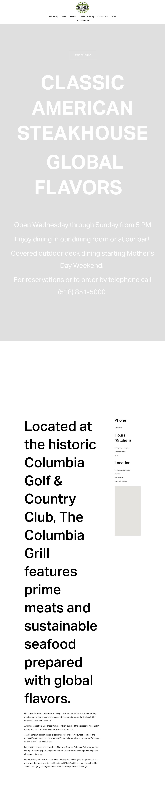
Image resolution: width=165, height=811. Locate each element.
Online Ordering (87, 17)
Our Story (53, 17)
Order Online (83, 55)
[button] (129, 511)
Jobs (113, 17)
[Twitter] (21, 12)
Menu (63, 17)
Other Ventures (82, 21)
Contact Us (102, 17)
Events (73, 17)
